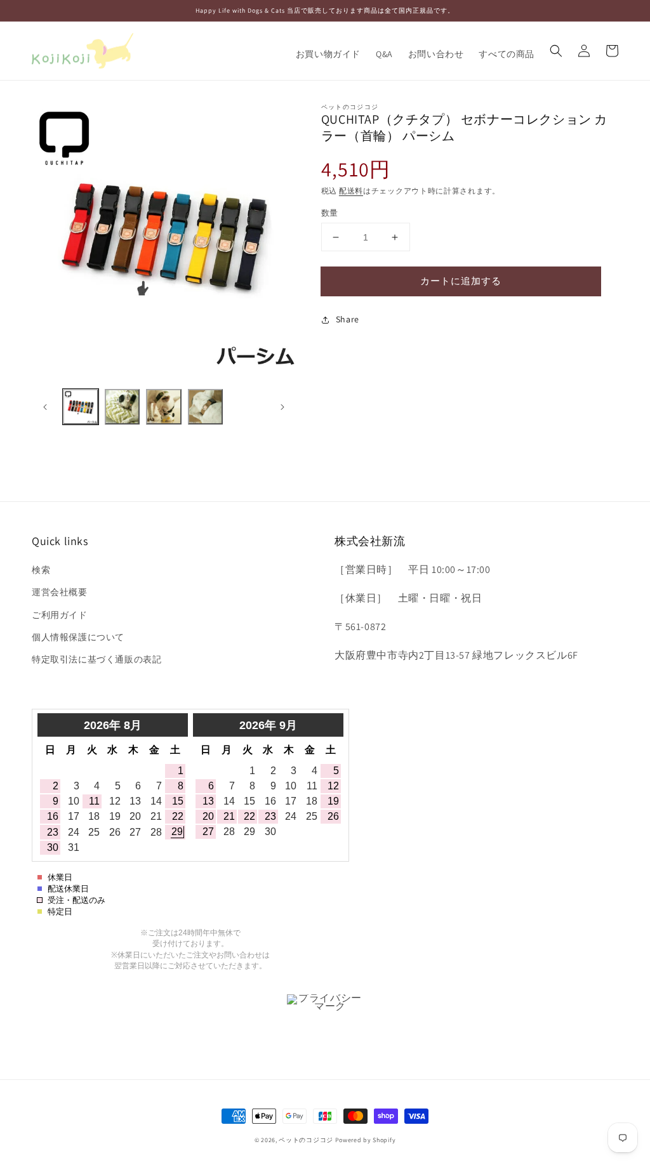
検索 (41, 570)
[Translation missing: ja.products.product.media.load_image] (80, 407)
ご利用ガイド (60, 615)
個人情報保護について (78, 637)
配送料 (351, 190)
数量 (329, 212)
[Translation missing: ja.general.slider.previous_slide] (46, 407)
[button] (556, 51)
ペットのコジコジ (306, 1140)
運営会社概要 (60, 592)
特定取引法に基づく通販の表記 (96, 659)
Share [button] (347, 319)
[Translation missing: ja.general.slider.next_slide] (282, 407)
